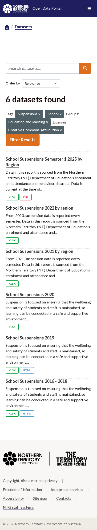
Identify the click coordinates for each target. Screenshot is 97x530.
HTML (27, 370)
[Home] (7, 27)
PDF (25, 197)
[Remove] (39, 114)
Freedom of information (22, 489)
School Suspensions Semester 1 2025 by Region (44, 161)
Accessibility (13, 498)
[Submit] (85, 68)
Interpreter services (67, 489)
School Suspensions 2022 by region (39, 208)
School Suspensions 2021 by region (39, 251)
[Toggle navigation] (89, 8)
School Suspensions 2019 (30, 337)
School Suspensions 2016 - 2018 (36, 381)
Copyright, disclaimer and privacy (30, 480)
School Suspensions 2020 (30, 294)
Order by (13, 83)
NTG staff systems (18, 507)
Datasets (23, 26)
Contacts (63, 498)
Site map (40, 498)
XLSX (12, 197)
